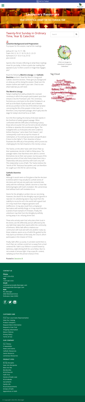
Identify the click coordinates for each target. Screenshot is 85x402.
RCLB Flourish (8, 372)
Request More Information (12, 325)
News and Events (9, 349)
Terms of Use (7, 337)
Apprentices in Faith (10, 391)
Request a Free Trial (10, 327)
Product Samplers (9, 322)
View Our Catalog (9, 320)
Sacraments (7, 382)
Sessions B (18, 258)
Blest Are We (7, 368)
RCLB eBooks (7, 379)
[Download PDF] (7, 41)
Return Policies (8, 332)
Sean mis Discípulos (10, 365)
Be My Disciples (8, 363)
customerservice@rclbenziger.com (15, 285)
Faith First (6, 375)
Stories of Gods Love (10, 377)
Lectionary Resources (10, 356)
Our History (7, 344)
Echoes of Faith (8, 389)
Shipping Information (10, 330)
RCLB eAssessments (10, 387)
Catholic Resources (9, 351)
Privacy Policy (7, 334)
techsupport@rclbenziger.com (13, 287)
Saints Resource (8, 353)
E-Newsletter (7, 346)
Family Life (6, 384)
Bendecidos (7, 370)
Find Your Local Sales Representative (16, 318)
